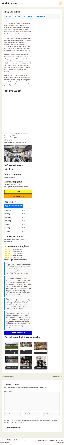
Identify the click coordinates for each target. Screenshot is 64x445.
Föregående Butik (8, 376)
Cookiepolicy (53, 440)
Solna (10, 140)
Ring (18, 191)
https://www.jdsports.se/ (20, 187)
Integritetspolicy (43, 440)
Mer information (18, 196)
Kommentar (8, 391)
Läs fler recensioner (18, 333)
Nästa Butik (57, 376)
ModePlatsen (9, 3)
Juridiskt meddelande (60, 441)
